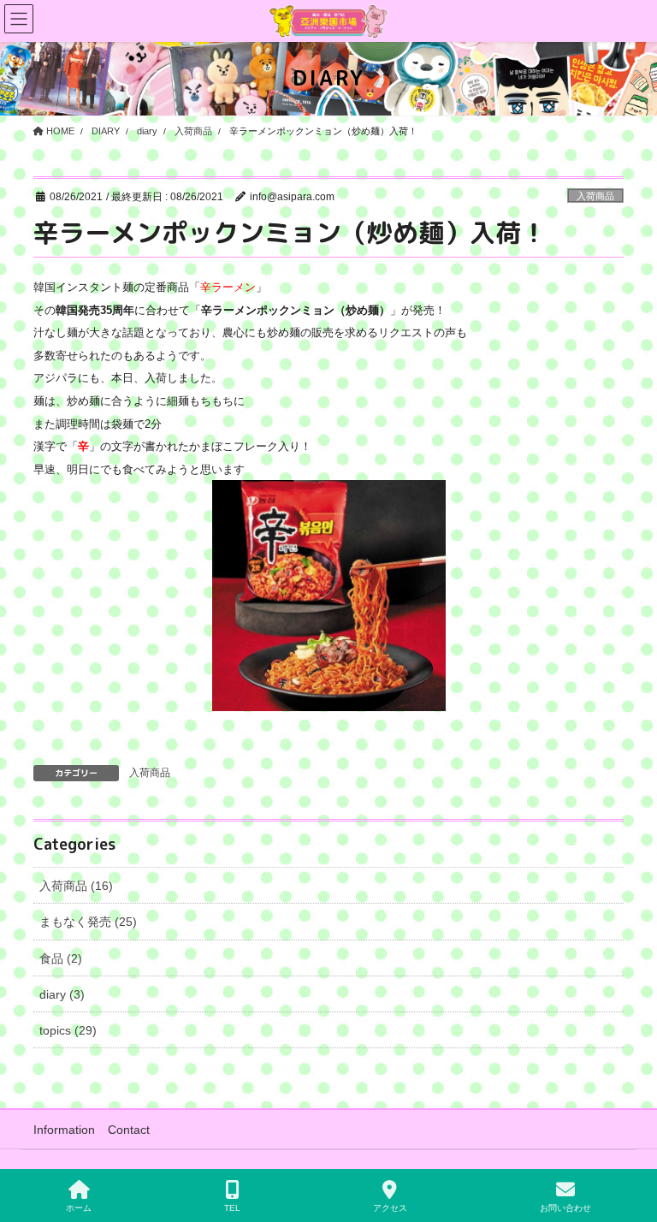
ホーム (79, 1208)
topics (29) (68, 1030)
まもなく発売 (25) (88, 921)
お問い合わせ (565, 1208)
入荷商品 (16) (76, 886)
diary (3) (62, 994)
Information (64, 1129)
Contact (129, 1129)
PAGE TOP (630, 1145)
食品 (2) (60, 958)
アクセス (390, 1208)
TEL (232, 1208)
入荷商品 (595, 196)
